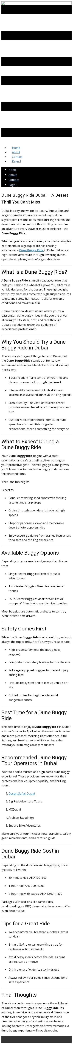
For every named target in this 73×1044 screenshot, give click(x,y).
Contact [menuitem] (17, 157)
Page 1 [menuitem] (16, 161)
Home (12, 170)
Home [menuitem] (16, 148)
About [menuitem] (16, 152)
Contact (14, 180)
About (13, 175)
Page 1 (13, 185)
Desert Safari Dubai (22, 793)
